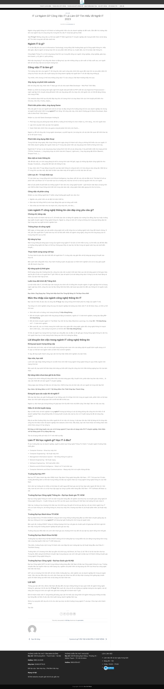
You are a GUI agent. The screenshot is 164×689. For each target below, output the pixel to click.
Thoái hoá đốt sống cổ (75, 6)
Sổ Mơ (30, 677)
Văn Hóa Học (41, 668)
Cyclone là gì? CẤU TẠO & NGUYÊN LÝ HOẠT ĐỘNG (87, 639)
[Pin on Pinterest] (71, 613)
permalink (80, 620)
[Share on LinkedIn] (74, 613)
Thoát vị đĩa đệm (45, 6)
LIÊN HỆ (122, 6)
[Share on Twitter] (64, 613)
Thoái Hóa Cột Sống (59, 6)
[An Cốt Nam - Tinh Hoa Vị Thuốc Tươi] (82, 2)
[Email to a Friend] (67, 613)
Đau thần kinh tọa (90, 6)
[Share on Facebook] (61, 613)
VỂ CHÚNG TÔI (112, 6)
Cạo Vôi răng (35, 639)
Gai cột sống (102, 6)
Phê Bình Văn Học (53, 668)
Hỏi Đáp (67, 13)
